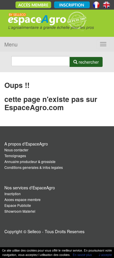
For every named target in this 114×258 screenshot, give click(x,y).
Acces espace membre (22, 199)
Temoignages (15, 155)
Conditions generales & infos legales (33, 167)
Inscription (12, 193)
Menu (11, 44)
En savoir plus (82, 255)
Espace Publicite (17, 205)
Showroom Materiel (19, 211)
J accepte (105, 255)
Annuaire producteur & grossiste (30, 161)
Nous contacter (16, 149)
